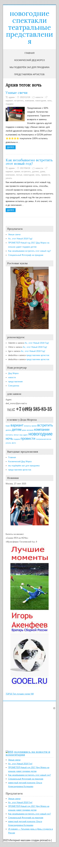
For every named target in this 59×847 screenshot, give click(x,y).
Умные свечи (17, 92)
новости (39, 97)
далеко (35, 171)
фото (14, 443)
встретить (19, 100)
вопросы (27, 426)
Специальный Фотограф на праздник (25, 255)
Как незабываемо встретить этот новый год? (29, 162)
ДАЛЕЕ (10, 147)
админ (12, 97)
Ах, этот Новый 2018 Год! (20, 238)
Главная (29, 53)
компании (29, 100)
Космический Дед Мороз (29, 60)
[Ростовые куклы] (29, 328)
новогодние (40, 100)
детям (16, 429)
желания (30, 430)
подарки (9, 104)
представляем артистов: (29, 74)
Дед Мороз (13, 373)
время (17, 171)
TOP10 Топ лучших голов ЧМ (20, 694)
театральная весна (43, 439)
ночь (49, 100)
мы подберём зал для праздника (29, 67)
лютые (19, 175)
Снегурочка (13, 385)
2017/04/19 (25, 168)
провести (45, 175)
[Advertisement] (25, 729)
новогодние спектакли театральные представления (29, 27)
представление (15, 381)
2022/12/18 (25, 97)
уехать (9, 178)
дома (42, 171)
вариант (9, 100)
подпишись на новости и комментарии (28, 753)
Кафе (8, 426)
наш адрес (23, 435)
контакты (9, 435)
